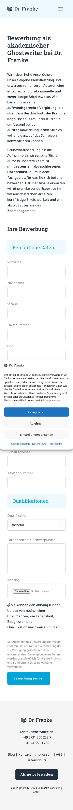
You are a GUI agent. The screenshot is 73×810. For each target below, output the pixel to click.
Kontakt (24, 754)
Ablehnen (36, 423)
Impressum (55, 444)
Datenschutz (39, 444)
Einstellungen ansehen (36, 434)
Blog (11, 754)
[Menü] (60, 9)
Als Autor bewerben (36, 774)
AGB (59, 754)
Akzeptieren (36, 412)
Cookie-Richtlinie (20, 444)
